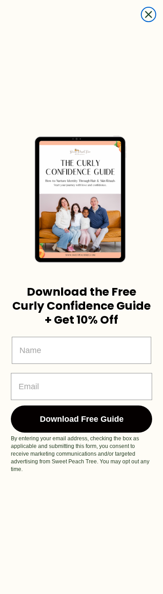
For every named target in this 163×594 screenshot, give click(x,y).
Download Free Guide (82, 419)
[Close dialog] (148, 14)
